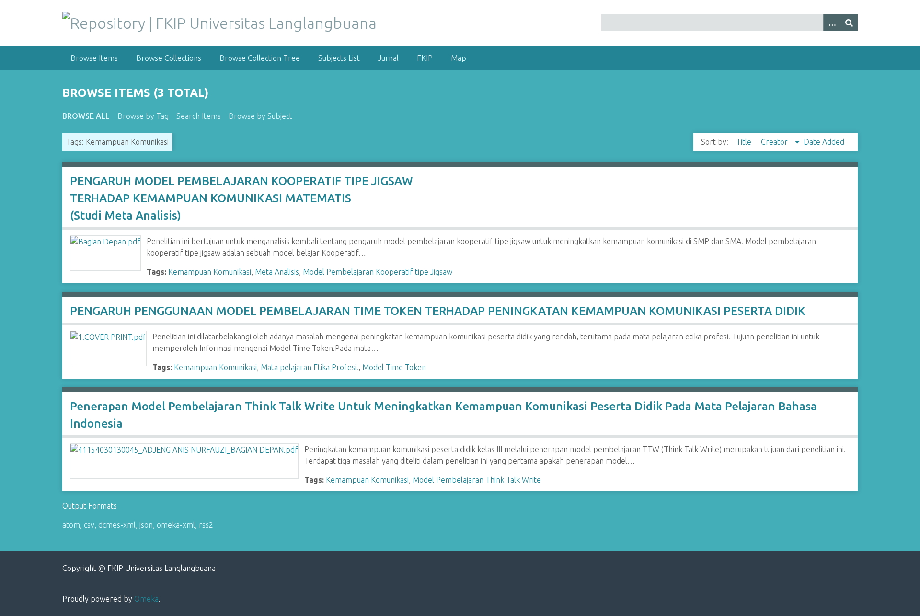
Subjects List (339, 58)
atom (71, 525)
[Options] (831, 22)
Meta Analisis (277, 271)
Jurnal (388, 58)
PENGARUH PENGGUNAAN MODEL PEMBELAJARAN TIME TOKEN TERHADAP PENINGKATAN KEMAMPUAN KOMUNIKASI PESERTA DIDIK (437, 310)
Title (744, 142)
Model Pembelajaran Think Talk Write (477, 480)
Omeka (146, 598)
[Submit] (849, 22)
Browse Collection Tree (259, 58)
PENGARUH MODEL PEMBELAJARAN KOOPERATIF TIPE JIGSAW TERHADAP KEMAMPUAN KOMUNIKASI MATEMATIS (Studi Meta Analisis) (241, 198)
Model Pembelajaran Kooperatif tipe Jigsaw (377, 271)
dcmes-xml (117, 525)
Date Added (824, 142)
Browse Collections (168, 58)
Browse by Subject (260, 116)
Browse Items (94, 58)
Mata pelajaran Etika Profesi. (309, 367)
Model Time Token (394, 367)
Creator (775, 142)
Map (458, 58)
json (146, 525)
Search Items (198, 116)
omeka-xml (176, 525)
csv (89, 525)
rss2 (206, 525)
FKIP (425, 58)
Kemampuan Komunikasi (209, 271)
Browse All (86, 116)
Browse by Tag (143, 116)
